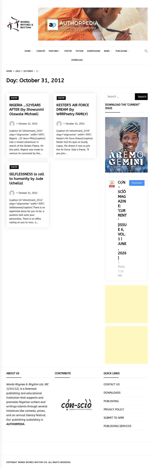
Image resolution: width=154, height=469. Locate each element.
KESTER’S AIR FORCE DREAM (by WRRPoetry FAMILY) (72, 109)
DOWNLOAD (77, 60)
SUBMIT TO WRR (114, 417)
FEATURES (54, 51)
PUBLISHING (121, 51)
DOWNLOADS (112, 392)
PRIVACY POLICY (114, 409)
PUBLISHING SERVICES (117, 426)
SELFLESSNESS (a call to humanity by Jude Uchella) (26, 178)
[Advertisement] (126, 304)
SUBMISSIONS (93, 51)
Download (137, 183)
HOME (28, 51)
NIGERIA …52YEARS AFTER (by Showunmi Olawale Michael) (26, 109)
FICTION (79, 51)
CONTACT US (112, 384)
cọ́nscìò (41, 51)
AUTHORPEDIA (15, 424)
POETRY (68, 51)
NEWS (107, 51)
